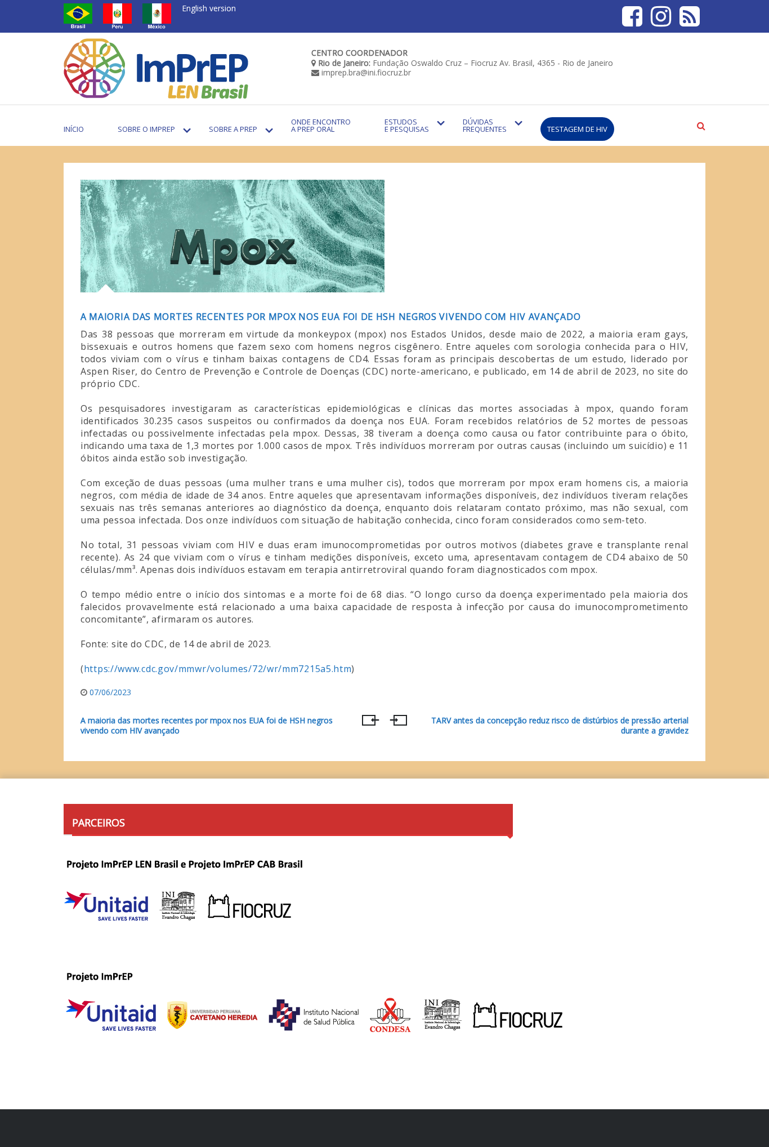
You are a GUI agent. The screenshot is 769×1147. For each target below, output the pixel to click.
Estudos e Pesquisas (406, 125)
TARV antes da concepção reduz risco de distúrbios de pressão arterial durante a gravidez (559, 725)
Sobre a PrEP (233, 129)
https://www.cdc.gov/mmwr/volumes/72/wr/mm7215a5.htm (218, 669)
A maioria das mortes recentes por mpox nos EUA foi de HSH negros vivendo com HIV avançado (330, 316)
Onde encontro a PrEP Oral (321, 125)
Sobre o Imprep (146, 129)
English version (209, 8)
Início (74, 129)
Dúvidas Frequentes (485, 125)
